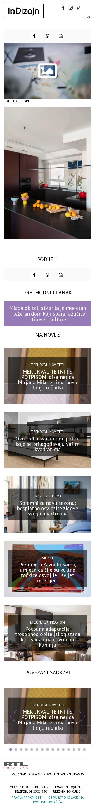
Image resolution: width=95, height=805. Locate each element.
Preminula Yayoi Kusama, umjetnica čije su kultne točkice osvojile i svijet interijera (47, 572)
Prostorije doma (47, 496)
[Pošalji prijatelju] (61, 36)
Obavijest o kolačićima (66, 797)
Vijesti (47, 558)
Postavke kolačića (47, 802)
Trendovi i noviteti (47, 365)
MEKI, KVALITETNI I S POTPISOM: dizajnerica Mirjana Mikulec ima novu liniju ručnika (47, 379)
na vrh (85, 763)
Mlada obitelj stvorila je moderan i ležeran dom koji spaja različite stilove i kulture (47, 313)
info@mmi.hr (75, 787)
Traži (87, 18)
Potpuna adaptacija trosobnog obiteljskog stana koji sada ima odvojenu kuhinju (47, 636)
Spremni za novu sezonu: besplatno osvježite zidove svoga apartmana (47, 508)
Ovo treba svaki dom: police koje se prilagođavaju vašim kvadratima (48, 444)
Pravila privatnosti (27, 797)
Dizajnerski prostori (47, 622)
